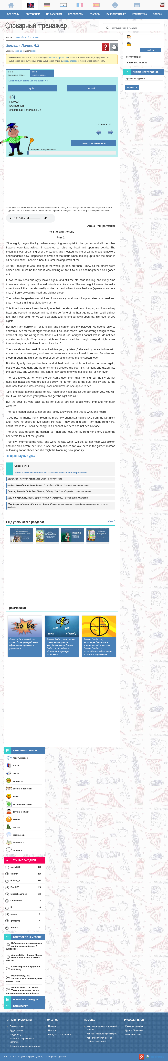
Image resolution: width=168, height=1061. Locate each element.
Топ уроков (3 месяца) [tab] (27, 937)
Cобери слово (16, 1026)
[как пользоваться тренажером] (105, 47)
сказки (36, 37)
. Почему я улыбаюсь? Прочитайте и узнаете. (48, 498)
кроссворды (76, 14)
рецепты (18, 781)
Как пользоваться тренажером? (102, 1033)
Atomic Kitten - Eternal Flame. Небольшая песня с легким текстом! (24, 958)
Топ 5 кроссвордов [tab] (25, 999)
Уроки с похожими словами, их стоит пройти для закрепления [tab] (48, 472)
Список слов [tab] (19, 465)
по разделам (54, 14)
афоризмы (19, 835)
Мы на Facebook (133, 1034)
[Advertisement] (62, 182)
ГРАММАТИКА (139, 14)
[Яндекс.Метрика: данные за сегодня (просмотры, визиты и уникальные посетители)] (155, 1057)
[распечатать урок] (114, 47)
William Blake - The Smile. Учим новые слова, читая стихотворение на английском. (22, 990)
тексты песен (20, 757)
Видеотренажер (116, 14)
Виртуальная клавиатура (60, 1034)
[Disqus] (62, 703)
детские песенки (22, 788)
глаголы (95, 14)
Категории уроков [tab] (25, 750)
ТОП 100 (157, 14)
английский (22, 37)
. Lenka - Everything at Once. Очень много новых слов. (48, 485)
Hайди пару (15, 1034)
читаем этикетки (22, 804)
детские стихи (21, 811)
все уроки (13, 14)
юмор (16, 796)
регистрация (133, 56)
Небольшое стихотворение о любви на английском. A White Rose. (24, 946)
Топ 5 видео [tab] (21, 1006)
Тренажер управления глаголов (25, 1046)
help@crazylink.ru (34, 1057)
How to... (17, 819)
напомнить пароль (136, 62)
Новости (52, 1030)
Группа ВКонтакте (134, 1030)
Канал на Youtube (134, 1026)
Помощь (52, 1026)
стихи (16, 773)
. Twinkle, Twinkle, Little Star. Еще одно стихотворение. (50, 491)
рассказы (18, 842)
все (111, 522)
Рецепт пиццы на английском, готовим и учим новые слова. (24, 978)
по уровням (33, 14)
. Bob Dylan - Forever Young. (35, 479)
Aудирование (16, 1030)
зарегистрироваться (58, 58)
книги (16, 765)
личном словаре (69, 61)
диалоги (17, 850)
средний (18, 51)
